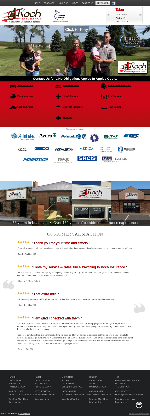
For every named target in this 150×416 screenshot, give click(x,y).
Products (49, 3)
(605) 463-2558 (42, 391)
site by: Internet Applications (139, 414)
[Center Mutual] (94, 133)
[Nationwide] (126, 145)
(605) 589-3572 (15, 391)
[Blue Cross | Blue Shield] (73, 133)
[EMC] (131, 133)
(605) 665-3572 (96, 391)
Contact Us (87, 3)
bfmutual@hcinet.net (44, 394)
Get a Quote (102, 3)
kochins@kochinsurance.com (22, 394)
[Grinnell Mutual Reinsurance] (64, 145)
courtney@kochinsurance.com (129, 394)
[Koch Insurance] (34, 15)
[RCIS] (87, 156)
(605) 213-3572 (122, 391)
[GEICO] (42, 145)
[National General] (106, 145)
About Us (63, 3)
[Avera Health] (47, 133)
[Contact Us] (114, 3)
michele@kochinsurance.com (102, 394)
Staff (75, 3)
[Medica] (87, 145)
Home (37, 3)
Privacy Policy (24, 414)
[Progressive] (36, 156)
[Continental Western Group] (111, 133)
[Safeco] (114, 156)
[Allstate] (22, 133)
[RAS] (63, 156)
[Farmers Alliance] (21, 145)
